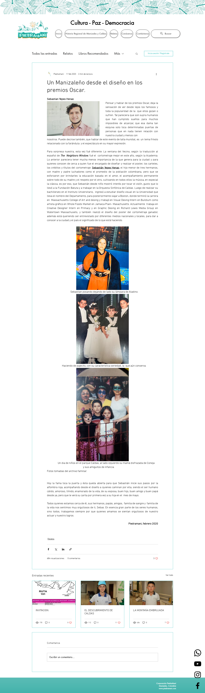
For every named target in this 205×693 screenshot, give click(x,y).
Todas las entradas (44, 53)
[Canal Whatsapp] (197, 653)
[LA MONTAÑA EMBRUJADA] (151, 593)
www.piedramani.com (167, 688)
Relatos (68, 53)
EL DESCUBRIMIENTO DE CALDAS (98, 612)
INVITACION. (42, 610)
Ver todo (169, 575)
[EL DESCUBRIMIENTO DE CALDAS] (102, 593)
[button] (136, 53)
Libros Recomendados (93, 53)
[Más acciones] (156, 74)
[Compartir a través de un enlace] (70, 549)
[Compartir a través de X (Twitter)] (55, 549)
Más (117, 53)
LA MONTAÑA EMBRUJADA (148, 610)
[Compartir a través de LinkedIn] (63, 549)
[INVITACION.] (53, 593)
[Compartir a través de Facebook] (48, 549)
